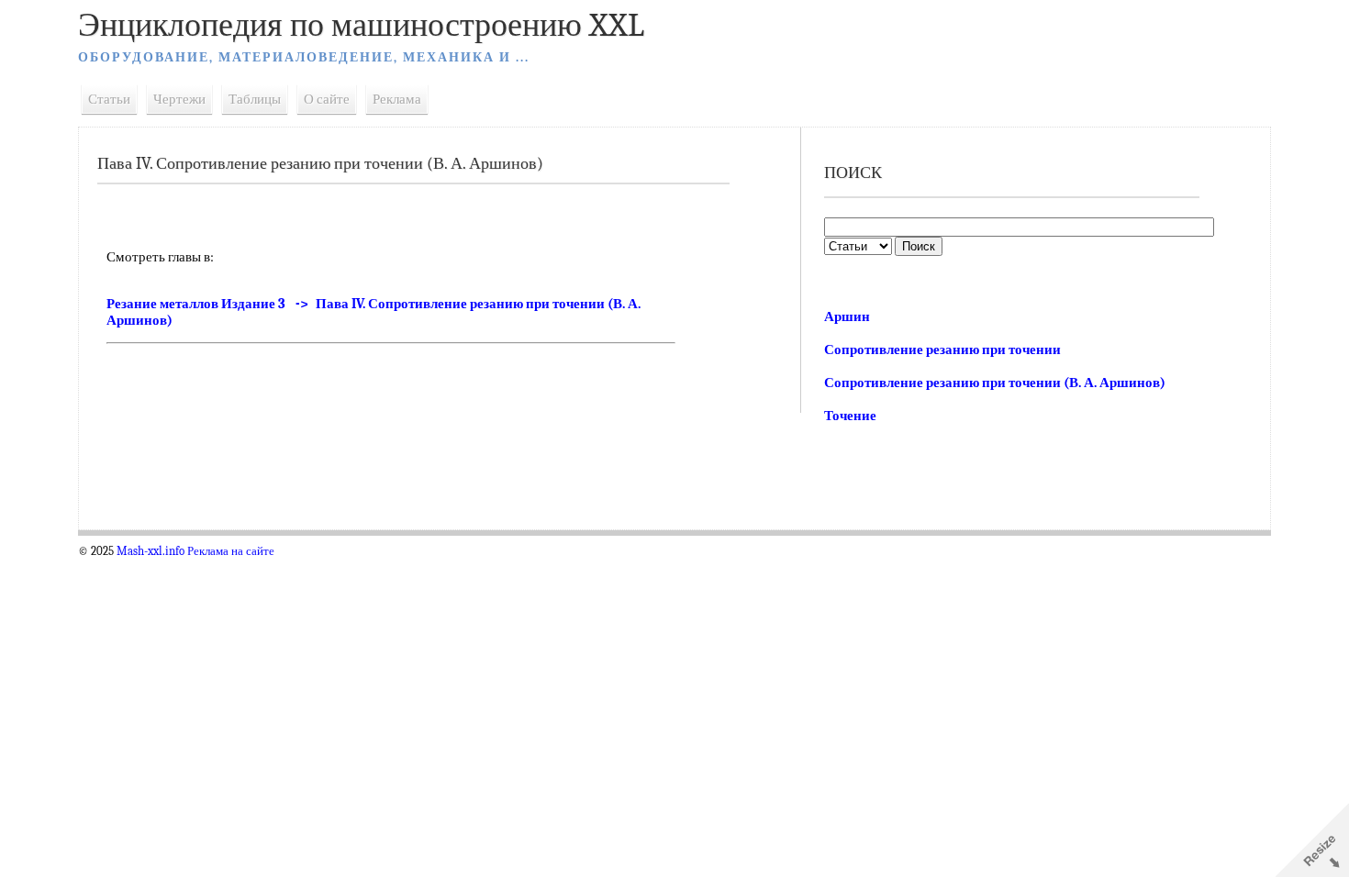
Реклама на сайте (230, 551)
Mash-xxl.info (150, 551)
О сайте (327, 99)
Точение (850, 415)
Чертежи (179, 99)
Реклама (397, 99)
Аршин (847, 316)
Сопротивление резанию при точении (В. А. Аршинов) (994, 382)
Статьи (109, 99)
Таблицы (255, 99)
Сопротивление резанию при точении (942, 349)
